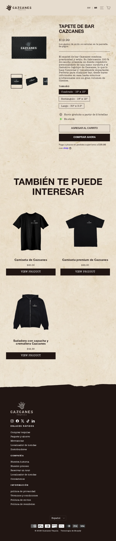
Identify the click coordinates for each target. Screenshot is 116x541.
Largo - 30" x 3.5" (71, 105)
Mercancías (17, 440)
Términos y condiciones (24, 495)
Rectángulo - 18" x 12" (74, 98)
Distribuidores (19, 449)
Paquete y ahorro (20, 436)
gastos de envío (71, 44)
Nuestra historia (20, 461)
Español (56, 518)
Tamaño (64, 87)
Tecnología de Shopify (71, 531)
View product (31, 272)
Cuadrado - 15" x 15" (73, 91)
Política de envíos (21, 500)
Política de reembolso (23, 504)
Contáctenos (18, 479)
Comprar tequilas (20, 432)
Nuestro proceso (20, 466)
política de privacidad (23, 491)
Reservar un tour (20, 470)
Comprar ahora (84, 137)
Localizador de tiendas (23, 445)
